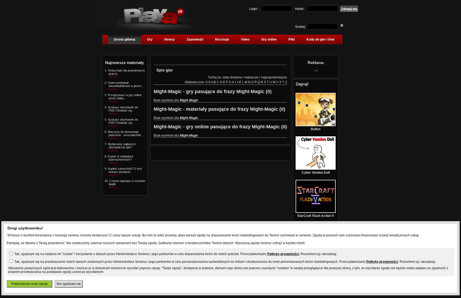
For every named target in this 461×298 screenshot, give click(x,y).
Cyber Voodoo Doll (316, 172)
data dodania (232, 77)
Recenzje (222, 39)
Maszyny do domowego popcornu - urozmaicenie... (125, 133)
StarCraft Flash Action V (315, 216)
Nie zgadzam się (69, 284)
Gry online (269, 39)
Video (245, 39)
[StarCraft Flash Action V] (316, 212)
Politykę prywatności (283, 254)
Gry (150, 39)
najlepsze (251, 77)
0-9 (208, 82)
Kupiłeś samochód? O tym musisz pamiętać (125, 170)
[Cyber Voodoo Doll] (316, 168)
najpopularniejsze (274, 77)
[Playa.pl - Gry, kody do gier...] (159, 29)
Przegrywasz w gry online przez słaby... (124, 96)
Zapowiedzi (194, 39)
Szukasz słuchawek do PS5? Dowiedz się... (123, 109)
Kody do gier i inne (321, 39)
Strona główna (124, 39)
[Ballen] (316, 125)
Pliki (291, 39)
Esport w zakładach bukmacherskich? (120, 158)
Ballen (315, 129)
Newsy (169, 39)
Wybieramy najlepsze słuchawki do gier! (122, 145)
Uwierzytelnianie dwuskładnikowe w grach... (126, 84)
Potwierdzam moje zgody (29, 284)
